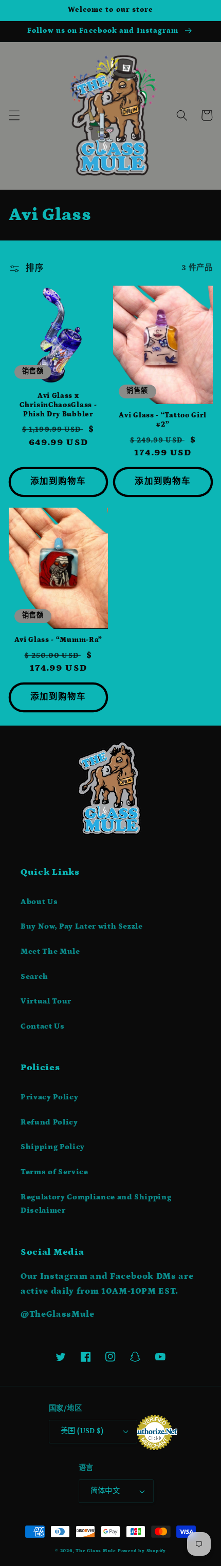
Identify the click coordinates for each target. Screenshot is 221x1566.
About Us (39, 901)
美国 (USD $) (82, 1431)
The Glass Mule (96, 1550)
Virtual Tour (46, 1001)
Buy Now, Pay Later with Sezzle (82, 926)
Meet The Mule (50, 951)
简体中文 (105, 1491)
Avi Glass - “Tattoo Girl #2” (163, 420)
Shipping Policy (53, 1146)
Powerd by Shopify (142, 1550)
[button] (14, 115)
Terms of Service (54, 1172)
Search (34, 976)
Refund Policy (49, 1122)
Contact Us (43, 1026)
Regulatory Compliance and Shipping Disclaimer (96, 1204)
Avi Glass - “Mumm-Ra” (58, 640)
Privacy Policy (49, 1097)
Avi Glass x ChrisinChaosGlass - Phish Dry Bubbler (58, 405)
